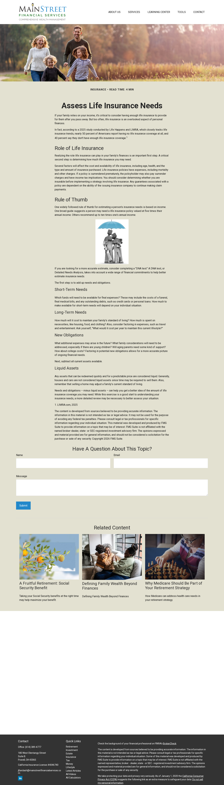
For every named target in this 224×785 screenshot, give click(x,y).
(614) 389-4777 (33, 747)
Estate (69, 753)
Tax (68, 760)
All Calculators (73, 777)
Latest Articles (73, 770)
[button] (114, 12)
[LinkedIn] (20, 778)
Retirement (72, 746)
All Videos (71, 774)
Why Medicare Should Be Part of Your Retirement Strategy (173, 585)
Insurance (71, 757)
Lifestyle (70, 767)
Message (21, 476)
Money (69, 764)
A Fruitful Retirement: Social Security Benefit (44, 585)
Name (19, 455)
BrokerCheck (169, 743)
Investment (72, 750)
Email (117, 455)
